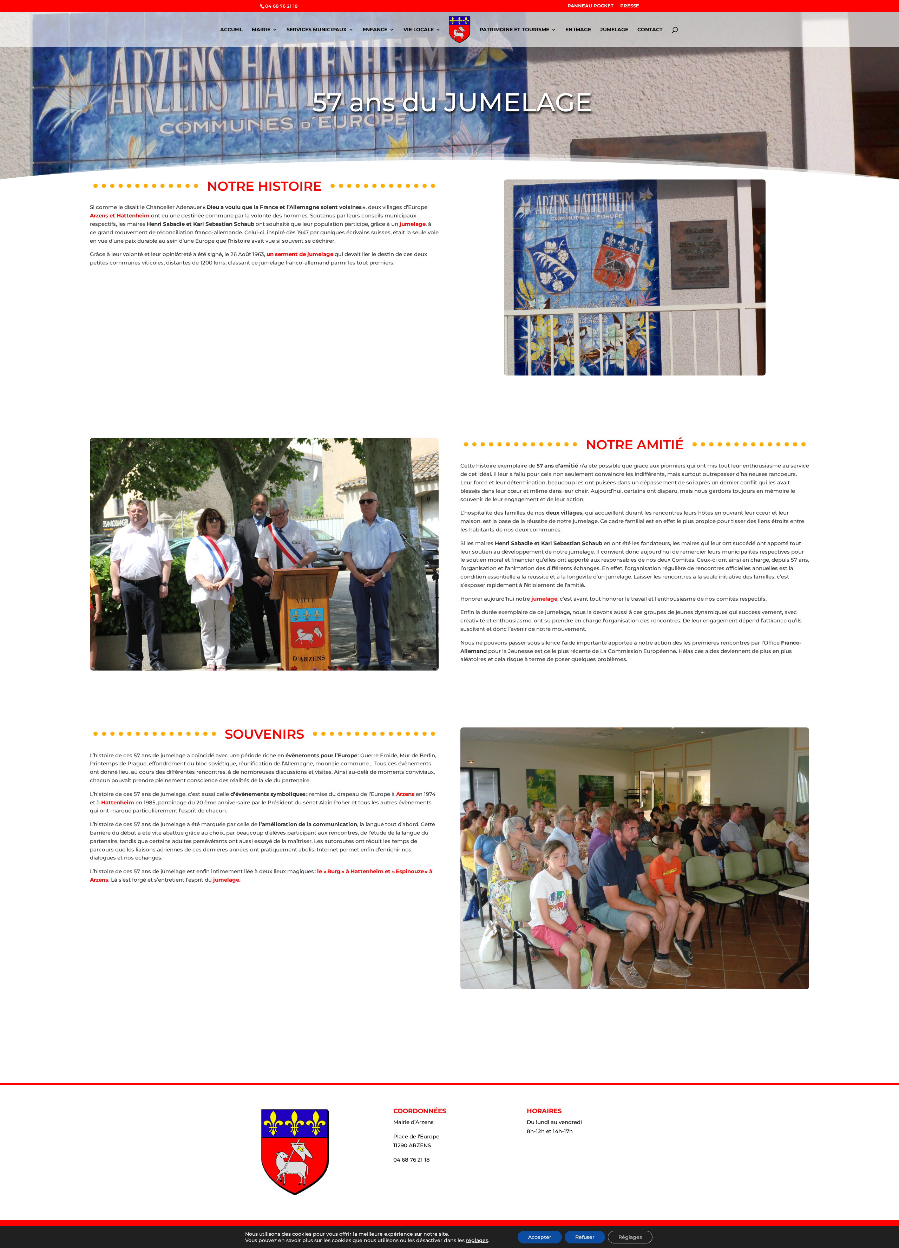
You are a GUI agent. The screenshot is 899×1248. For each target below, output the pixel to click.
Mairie (261, 30)
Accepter (539, 1237)
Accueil (231, 30)
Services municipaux (317, 30)
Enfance (375, 30)
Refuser (585, 1237)
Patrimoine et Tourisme (514, 30)
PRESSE (629, 6)
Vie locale (418, 30)
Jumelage (614, 30)
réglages (477, 1240)
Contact (650, 30)
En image (578, 30)
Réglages (630, 1237)
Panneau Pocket (590, 6)
